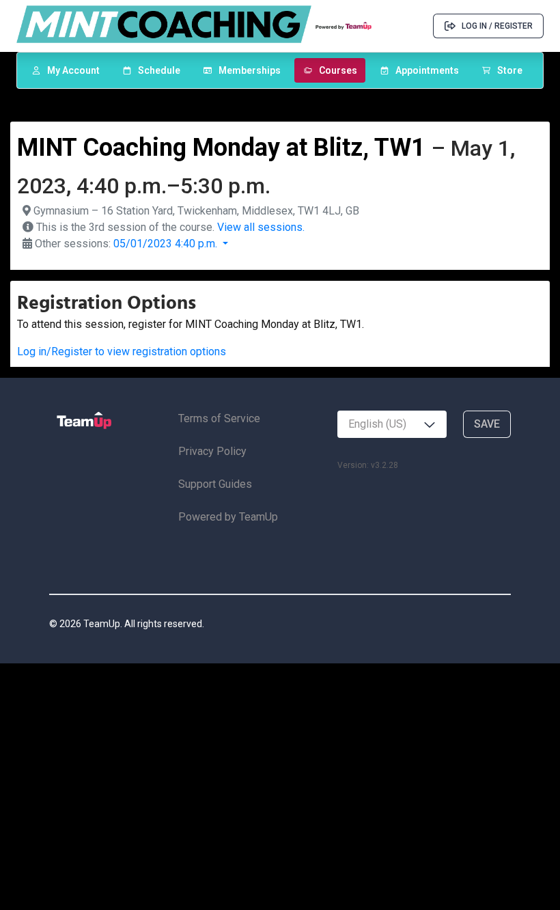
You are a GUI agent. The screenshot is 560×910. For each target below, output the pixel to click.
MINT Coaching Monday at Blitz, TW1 (221, 147)
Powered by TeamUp (228, 516)
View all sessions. (261, 227)
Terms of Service (219, 418)
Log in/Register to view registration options (121, 351)
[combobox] (392, 424)
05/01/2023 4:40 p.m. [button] (166, 243)
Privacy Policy (212, 451)
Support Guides (215, 484)
